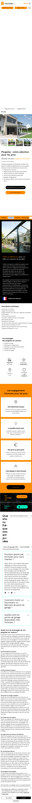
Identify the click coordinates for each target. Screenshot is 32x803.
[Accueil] (1, 108)
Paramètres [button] (16, 801)
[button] (21, 8)
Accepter (23, 798)
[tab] (10, 547)
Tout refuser (9, 798)
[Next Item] (28, 126)
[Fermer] (30, 789)
